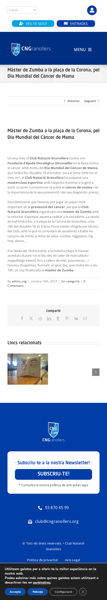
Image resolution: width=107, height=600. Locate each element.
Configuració (63, 592)
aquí (85, 485)
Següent (90, 101)
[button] (11, 372)
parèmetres (42, 582)
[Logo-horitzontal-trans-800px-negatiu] (31, 43)
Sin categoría (70, 281)
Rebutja (38, 592)
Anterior (73, 101)
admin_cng (19, 281)
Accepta (15, 592)
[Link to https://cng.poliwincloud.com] (92, 10)
